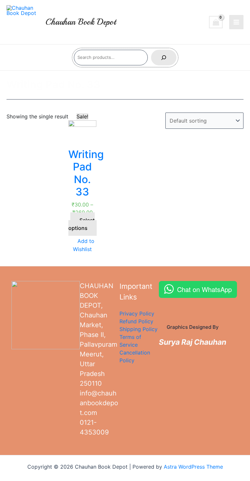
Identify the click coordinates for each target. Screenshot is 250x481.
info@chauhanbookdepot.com (99, 403)
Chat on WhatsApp (204, 289)
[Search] (163, 57)
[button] (82, 245)
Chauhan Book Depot (81, 22)
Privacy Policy (136, 313)
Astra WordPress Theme (193, 466)
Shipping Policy (138, 329)
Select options (81, 224)
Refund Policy (136, 321)
